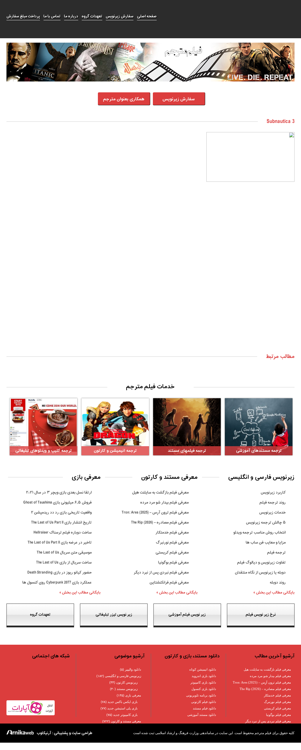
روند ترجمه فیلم (273, 502)
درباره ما (71, 16)
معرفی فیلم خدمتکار (172, 532)
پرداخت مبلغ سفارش (23, 16)
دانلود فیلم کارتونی (203, 702)
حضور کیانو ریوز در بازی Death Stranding (59, 572)
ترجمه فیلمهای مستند (187, 451)
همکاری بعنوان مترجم (123, 99)
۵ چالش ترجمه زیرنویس (266, 522)
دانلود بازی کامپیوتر (203, 682)
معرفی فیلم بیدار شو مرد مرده (164, 502)
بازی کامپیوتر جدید (125, 714)
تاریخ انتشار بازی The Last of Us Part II (61, 522)
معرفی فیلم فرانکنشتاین (169, 582)
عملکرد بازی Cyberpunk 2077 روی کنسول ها (57, 582)
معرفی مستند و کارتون (126, 721)
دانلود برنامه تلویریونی (201, 695)
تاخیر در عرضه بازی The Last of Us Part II (60, 542)
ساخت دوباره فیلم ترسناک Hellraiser (63, 532)
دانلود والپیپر (133, 669)
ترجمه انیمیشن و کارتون (115, 451)
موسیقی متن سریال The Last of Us (64, 552)
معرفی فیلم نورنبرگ (172, 542)
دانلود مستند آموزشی (201, 714)
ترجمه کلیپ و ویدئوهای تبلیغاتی (43, 451)
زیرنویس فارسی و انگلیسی (123, 676)
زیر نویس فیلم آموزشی (187, 614)
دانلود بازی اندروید (204, 676)
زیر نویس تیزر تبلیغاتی (114, 614)
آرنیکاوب (44, 733)
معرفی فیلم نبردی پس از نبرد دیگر (161, 572)
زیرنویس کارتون (127, 682)
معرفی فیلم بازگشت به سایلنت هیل (160, 492)
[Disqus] (150, 273)
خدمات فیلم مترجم (150, 386)
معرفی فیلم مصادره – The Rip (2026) (160, 522)
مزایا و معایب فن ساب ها (266, 542)
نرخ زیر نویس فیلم (261, 614)
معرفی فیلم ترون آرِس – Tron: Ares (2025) (155, 512)
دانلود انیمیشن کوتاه (202, 669)
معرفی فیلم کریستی (172, 552)
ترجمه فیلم (276, 552)
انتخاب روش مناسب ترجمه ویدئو (259, 532)
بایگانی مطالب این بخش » (274, 592)
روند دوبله (278, 582)
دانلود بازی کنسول (203, 689)
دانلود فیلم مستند (204, 708)
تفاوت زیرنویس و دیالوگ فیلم (261, 562)
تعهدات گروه (92, 16)
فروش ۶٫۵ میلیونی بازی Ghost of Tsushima (57, 502)
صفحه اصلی (147, 16)
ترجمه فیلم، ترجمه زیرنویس (229, 16)
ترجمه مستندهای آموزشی (259, 451)
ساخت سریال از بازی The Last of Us (64, 562)
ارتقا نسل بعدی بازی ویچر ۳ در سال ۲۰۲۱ (59, 492)
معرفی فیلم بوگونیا (173, 562)
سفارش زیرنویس (119, 16)
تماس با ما (52, 16)
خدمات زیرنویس (272, 512)
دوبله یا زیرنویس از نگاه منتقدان (260, 572)
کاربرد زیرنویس (273, 492)
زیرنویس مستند (127, 689)
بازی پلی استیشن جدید (122, 708)
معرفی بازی (133, 695)
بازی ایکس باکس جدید (123, 702)
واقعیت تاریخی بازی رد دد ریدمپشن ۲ (61, 512)
